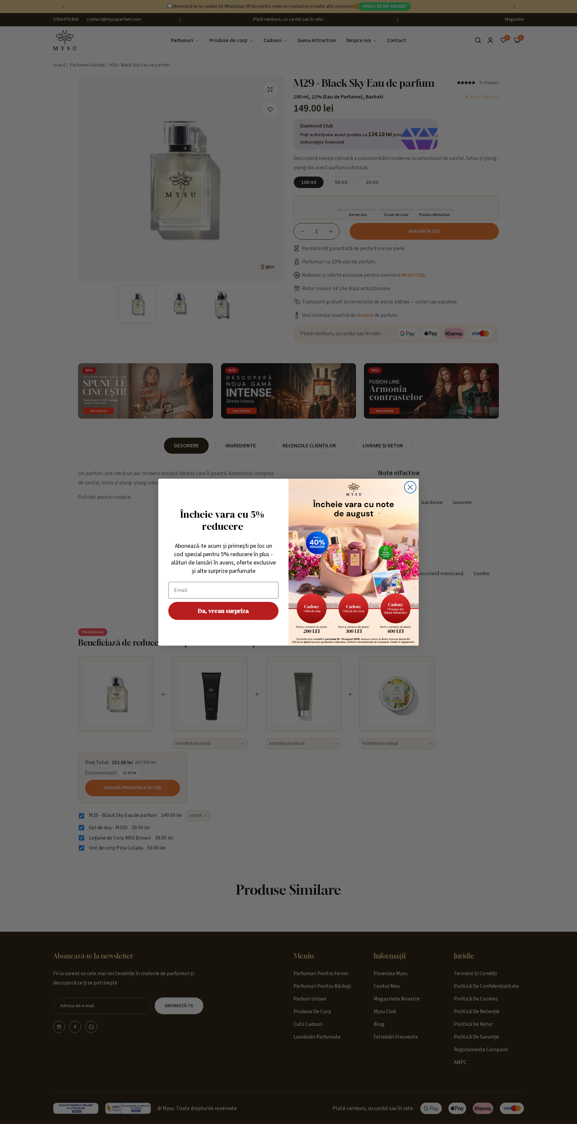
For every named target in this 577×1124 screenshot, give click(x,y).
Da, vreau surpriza (223, 611)
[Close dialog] (410, 487)
